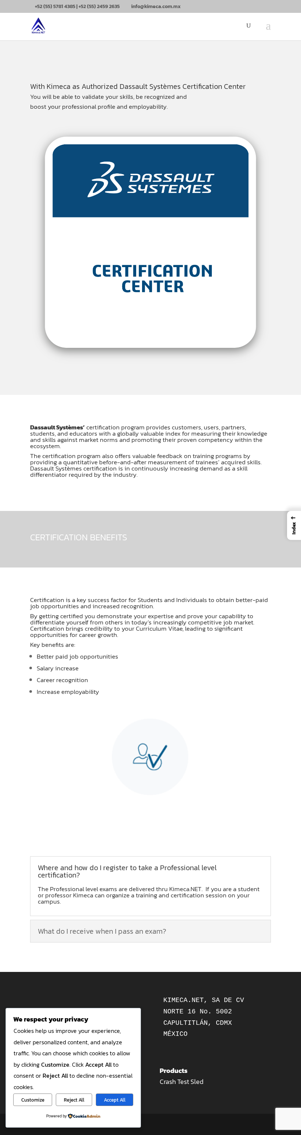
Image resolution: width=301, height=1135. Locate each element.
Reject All (74, 1099)
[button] (294, 525)
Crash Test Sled (181, 1082)
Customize (32, 1099)
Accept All (115, 1099)
